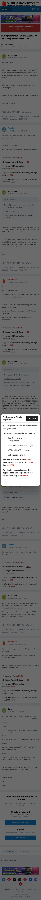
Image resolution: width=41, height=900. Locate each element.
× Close (32, 418)
